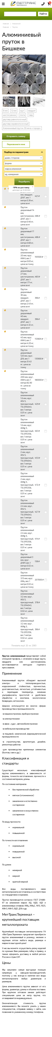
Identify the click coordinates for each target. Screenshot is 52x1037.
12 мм (14, 110)
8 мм (5, 110)
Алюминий (16, 23)
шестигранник (9, 115)
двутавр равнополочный (14, 119)
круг (22, 110)
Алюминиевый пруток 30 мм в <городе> (22, 128)
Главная (6, 23)
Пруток (15, 27)
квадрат (31, 110)
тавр (31, 115)
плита (22, 115)
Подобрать (24, 181)
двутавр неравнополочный (15, 123)
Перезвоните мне (16, 144)
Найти (43, 13)
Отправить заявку (16, 136)
